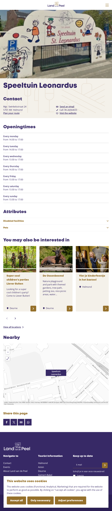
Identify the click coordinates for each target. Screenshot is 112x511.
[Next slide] (15, 318)
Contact (7, 463)
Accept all (16, 501)
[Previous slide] (7, 318)
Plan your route (11, 113)
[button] (56, 374)
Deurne (42, 471)
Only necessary (40, 501)
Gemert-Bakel (45, 475)
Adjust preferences (70, 501)
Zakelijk (80, 475)
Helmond (43, 463)
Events (6, 467)
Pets (5, 228)
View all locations (12, 327)
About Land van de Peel (15, 471)
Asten (41, 467)
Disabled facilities (13, 221)
